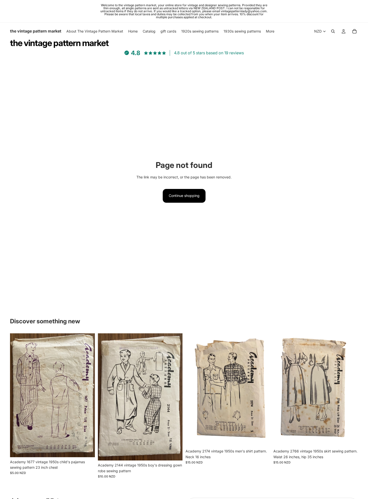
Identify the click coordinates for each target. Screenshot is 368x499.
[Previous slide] (17, 395)
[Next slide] (87, 395)
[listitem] (270, 31)
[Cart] (354, 31)
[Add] (87, 449)
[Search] (332, 31)
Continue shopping (184, 195)
